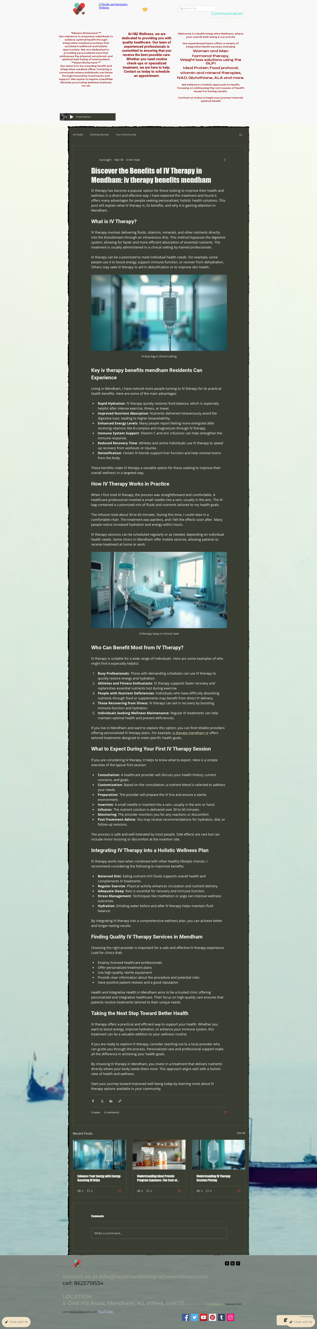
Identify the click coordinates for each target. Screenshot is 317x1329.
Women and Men (210, 51)
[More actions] (225, 160)
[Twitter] (194, 1317)
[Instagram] (230, 1317)
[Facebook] (185, 1317)
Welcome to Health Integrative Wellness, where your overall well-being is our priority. (210, 35)
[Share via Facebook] (93, 1101)
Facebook (216, 1304)
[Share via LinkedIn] (111, 1101)
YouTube (106, 1311)
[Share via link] (120, 1101)
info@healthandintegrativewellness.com (153, 1276)
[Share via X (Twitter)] (102, 1101)
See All (241, 1133)
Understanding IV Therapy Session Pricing (213, 1178)
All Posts (78, 134)
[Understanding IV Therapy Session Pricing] (218, 1155)
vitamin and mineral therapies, (210, 72)
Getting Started (99, 134)
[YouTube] (203, 1317)
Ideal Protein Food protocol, (210, 68)
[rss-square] (232, 1263)
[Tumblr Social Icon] (221, 1317)
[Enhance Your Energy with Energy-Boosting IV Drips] (99, 1155)
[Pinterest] (212, 1317)
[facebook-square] (227, 1263)
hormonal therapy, (210, 56)
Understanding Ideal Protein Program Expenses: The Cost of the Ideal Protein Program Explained (157, 1178)
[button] (240, 134)
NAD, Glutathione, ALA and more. (210, 77)
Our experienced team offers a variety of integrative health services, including (211, 45)
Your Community (126, 134)
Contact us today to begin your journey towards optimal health (210, 99)
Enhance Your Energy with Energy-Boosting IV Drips (99, 1178)
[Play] (71, 117)
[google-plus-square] (238, 1263)
